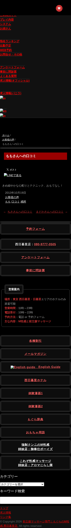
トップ (4, 508)
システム (5, 24)
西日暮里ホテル (35, 380)
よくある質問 (8, 76)
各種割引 (35, 340)
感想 (23, 201)
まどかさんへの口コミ (50, 211)
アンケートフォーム (12, 67)
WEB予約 (6, 50)
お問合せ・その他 (11, 54)
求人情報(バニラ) (10, 93)
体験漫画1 (35, 393)
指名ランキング (9, 41)
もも (8, 201)
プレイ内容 (7, 19)
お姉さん (5, 28)
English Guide (48, 367)
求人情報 (5, 512)
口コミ (15, 201)
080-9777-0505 (45, 244)
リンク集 (5, 517)
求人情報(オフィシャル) (15, 80)
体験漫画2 (35, 406)
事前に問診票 (8, 71)
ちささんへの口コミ (19, 211)
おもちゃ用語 (35, 432)
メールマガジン (35, 353)
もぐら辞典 (35, 419)
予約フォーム (35, 228)
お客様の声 (12, 197)
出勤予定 (5, 45)
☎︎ (59, 8)
